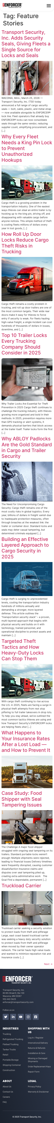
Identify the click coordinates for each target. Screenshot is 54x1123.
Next (48, 964)
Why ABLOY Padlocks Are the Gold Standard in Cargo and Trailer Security (27, 447)
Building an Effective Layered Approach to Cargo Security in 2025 (25, 548)
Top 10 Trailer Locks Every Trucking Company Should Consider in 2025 (24, 344)
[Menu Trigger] (49, 5)
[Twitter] (6, 1017)
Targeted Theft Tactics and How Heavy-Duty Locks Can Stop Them (23, 649)
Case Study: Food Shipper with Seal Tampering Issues (22, 799)
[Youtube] (21, 1017)
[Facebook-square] (36, 1017)
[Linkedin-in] (13, 1017)
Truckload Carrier (21, 886)
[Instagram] (28, 1017)
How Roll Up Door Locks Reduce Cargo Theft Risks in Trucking (25, 243)
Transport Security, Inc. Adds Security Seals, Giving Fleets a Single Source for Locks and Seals (26, 43)
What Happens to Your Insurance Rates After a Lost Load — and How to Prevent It (26, 741)
